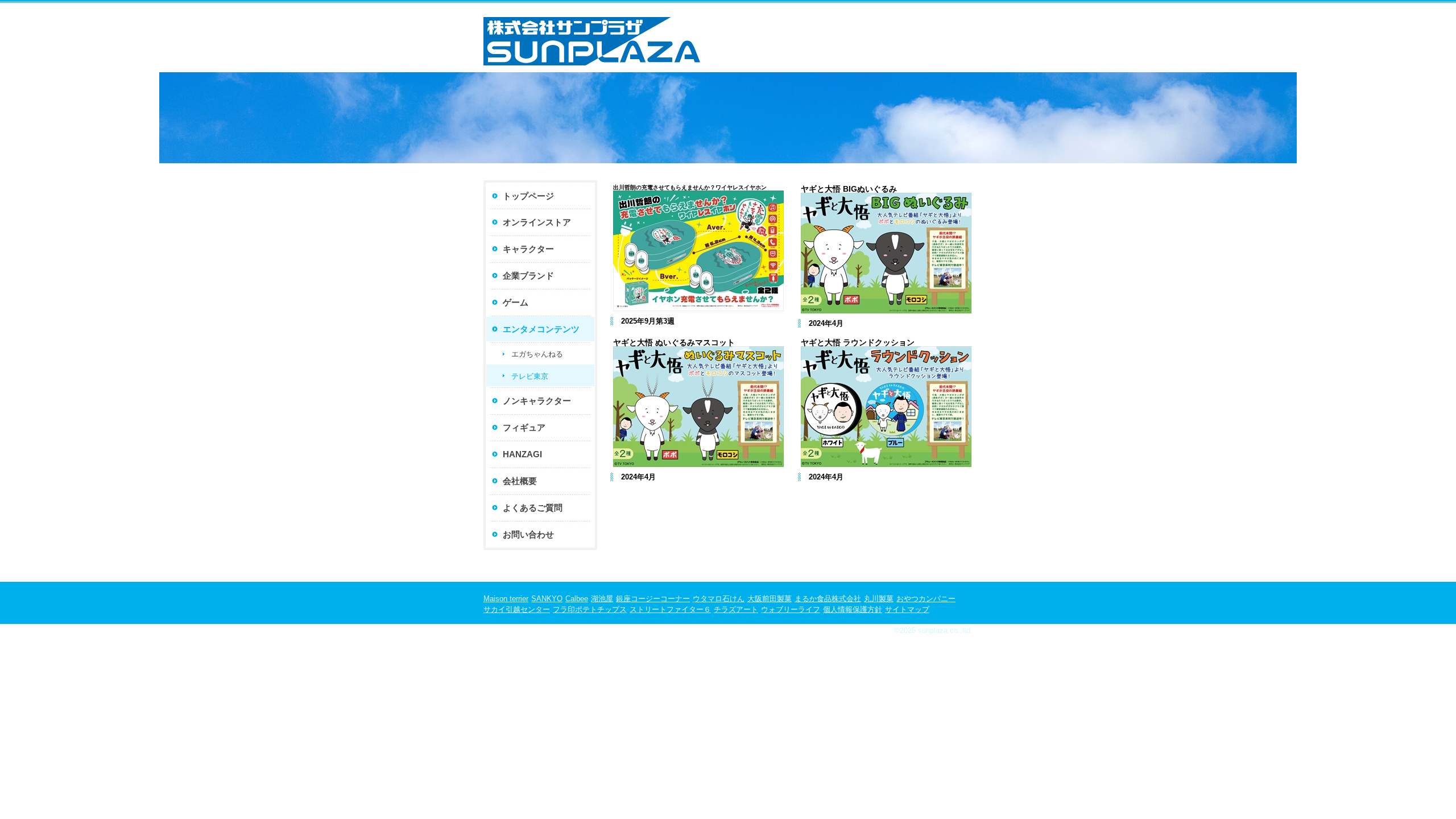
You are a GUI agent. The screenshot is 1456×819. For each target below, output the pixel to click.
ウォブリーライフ (790, 609)
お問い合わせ (528, 534)
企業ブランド (528, 275)
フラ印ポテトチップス (590, 609)
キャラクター (528, 249)
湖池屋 (602, 598)
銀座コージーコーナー (653, 598)
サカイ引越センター (516, 609)
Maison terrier (505, 598)
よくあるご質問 (532, 507)
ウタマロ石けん (718, 598)
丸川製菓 (879, 598)
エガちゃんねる (537, 354)
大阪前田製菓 (769, 598)
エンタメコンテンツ (541, 329)
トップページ (528, 196)
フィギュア (524, 427)
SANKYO (546, 598)
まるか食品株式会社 (828, 598)
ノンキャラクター (537, 401)
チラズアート (736, 609)
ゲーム (515, 302)
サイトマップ (907, 609)
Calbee (576, 598)
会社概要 (520, 481)
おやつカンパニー (926, 598)
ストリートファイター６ (670, 609)
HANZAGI (522, 454)
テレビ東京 (529, 376)
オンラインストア (537, 222)
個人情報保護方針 (852, 609)
